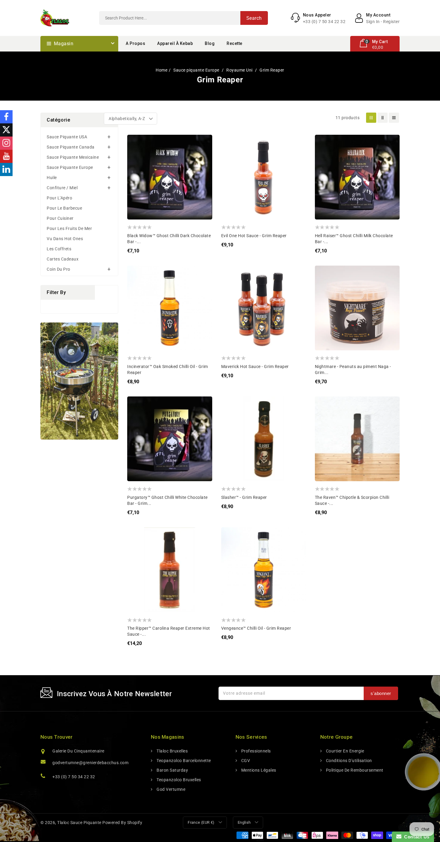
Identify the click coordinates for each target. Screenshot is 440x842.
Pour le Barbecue (64, 208)
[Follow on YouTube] (6, 156)
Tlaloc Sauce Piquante (79, 822)
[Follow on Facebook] (6, 116)
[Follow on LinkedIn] (6, 169)
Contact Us (415, 836)
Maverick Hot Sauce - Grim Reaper (255, 366)
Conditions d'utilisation (348, 760)
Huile (52, 177)
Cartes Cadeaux (62, 259)
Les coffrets (59, 248)
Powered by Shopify (122, 822)
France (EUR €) (201, 822)
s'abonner (381, 693)
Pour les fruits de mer (69, 228)
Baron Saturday (172, 770)
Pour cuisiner (60, 218)
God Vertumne (170, 789)
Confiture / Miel (62, 187)
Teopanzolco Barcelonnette (183, 760)
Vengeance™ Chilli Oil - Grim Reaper (256, 628)
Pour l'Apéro (59, 198)
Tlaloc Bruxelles (172, 751)
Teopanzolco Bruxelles (178, 779)
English (244, 822)
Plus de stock (136, 179)
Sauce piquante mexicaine (73, 157)
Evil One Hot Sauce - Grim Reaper (254, 235)
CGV (245, 760)
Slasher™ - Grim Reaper (244, 497)
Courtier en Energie (344, 751)
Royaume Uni (240, 70)
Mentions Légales (258, 770)
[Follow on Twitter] (6, 130)
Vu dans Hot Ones (65, 238)
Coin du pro (58, 269)
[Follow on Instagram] (6, 143)
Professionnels (255, 751)
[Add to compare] (136, 155)
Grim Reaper (272, 70)
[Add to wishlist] (136, 143)
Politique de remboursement (354, 770)
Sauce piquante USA (67, 136)
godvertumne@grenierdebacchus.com (90, 762)
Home (161, 70)
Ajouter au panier (230, 179)
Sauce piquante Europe (196, 70)
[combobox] (183, 18)
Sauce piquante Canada (71, 147)
